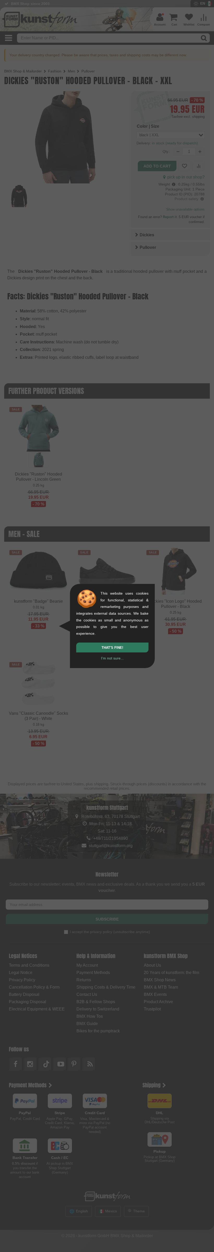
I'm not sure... (112, 658)
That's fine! (112, 648)
